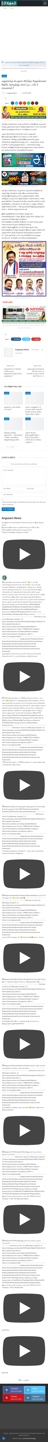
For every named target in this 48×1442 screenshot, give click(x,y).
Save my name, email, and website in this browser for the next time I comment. (24, 503)
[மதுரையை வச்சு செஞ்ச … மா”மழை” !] (13, 398)
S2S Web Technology (29, 1438)
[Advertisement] (24, 35)
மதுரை (4, 76)
